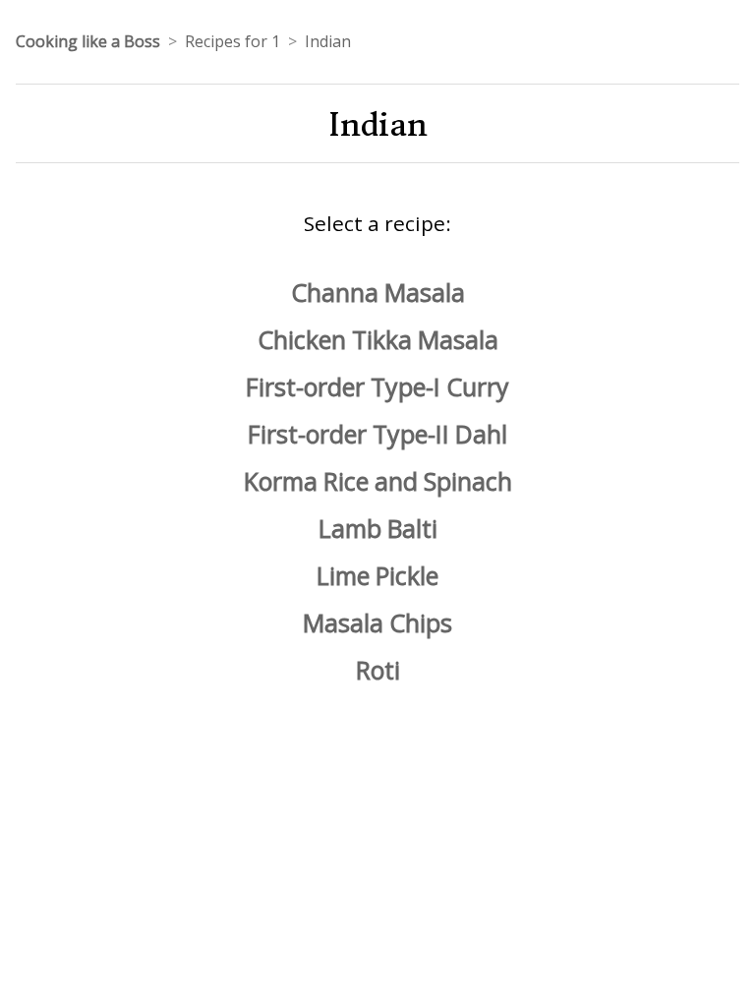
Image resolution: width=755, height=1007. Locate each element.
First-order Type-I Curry (377, 386)
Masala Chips (377, 622)
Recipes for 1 (232, 41)
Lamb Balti (378, 528)
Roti (378, 669)
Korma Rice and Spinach (378, 481)
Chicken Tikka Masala (378, 339)
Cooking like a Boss (88, 41)
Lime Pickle (377, 575)
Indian (328, 41)
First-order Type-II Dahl (377, 433)
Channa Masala (378, 292)
